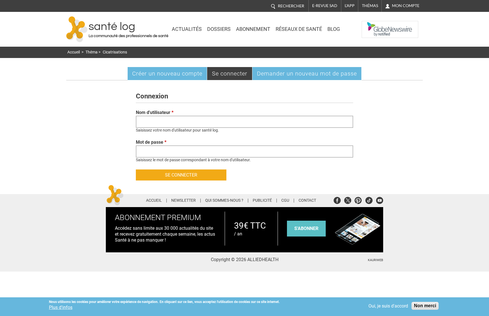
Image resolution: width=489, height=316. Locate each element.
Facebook (337, 199)
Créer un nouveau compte (167, 73)
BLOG (333, 29)
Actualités (187, 29)
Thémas (370, 5)
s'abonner (306, 228)
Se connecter (232, 75)
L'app (350, 5)
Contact (307, 201)
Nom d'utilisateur (154, 112)
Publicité (262, 201)
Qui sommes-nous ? (224, 201)
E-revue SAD (324, 5)
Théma (91, 52)
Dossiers (219, 29)
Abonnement (253, 29)
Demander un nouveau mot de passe (307, 73)
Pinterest (358, 199)
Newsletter (183, 201)
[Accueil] (76, 29)
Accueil (73, 52)
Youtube (379, 199)
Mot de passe (151, 142)
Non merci (425, 305)
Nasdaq (373, 25)
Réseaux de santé (299, 29)
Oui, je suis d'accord (388, 306)
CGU (285, 201)
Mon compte (405, 5)
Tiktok (369, 199)
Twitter (347, 199)
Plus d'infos (60, 307)
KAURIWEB (375, 260)
